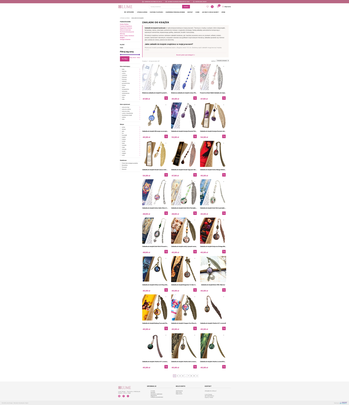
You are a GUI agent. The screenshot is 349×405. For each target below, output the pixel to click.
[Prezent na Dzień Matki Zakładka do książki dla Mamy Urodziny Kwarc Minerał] (224, 98)
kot (131, 133)
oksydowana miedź (131, 115)
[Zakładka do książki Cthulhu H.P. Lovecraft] (224, 328)
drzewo (131, 129)
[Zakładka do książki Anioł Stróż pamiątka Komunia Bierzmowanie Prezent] (224, 213)
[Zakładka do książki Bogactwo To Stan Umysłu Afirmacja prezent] (195, 290)
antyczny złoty (131, 111)
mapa (131, 147)
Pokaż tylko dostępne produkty (130, 163)
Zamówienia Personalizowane (175, 12)
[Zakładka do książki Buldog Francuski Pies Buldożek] (166, 328)
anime (131, 127)
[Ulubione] (207, 7)
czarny (131, 73)
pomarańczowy (131, 83)
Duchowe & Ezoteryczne (127, 32)
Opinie (223, 12)
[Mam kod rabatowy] (212, 6)
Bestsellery (125, 165)
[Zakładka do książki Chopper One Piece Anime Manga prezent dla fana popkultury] (195, 328)
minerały (131, 149)
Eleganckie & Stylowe (126, 28)
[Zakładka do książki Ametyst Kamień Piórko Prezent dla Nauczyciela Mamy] (195, 136)
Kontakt (190, 12)
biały (131, 69)
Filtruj (125, 59)
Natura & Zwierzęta (125, 30)
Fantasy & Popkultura (126, 26)
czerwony (131, 75)
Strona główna (142, 12)
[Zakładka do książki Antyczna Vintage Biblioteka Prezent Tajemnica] (224, 251)
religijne (131, 153)
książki (131, 137)
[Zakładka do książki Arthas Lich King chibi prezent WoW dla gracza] (166, 290)
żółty (131, 99)
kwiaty (131, 141)
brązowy (131, 71)
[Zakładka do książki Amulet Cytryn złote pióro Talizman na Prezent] (166, 175)
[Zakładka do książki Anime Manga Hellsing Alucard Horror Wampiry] (224, 175)
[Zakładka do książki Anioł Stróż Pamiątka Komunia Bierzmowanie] (195, 213)
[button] (185, 55)
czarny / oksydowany (131, 113)
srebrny (131, 117)
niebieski (131, 81)
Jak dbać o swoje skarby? (210, 12)
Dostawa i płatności (156, 12)
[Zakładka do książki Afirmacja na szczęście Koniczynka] (166, 136)
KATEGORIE (129, 12)
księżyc (131, 139)
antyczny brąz (131, 107)
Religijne (122, 37)
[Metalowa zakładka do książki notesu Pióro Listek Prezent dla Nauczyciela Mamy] (195, 98)
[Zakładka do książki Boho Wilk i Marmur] (224, 290)
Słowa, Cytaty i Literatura (127, 35)
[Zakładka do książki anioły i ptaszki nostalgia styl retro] (195, 251)
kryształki (131, 135)
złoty (131, 97)
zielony (131, 95)
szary (131, 87)
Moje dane (179, 392)
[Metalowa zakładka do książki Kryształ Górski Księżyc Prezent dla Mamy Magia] (166, 98)
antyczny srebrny (131, 109)
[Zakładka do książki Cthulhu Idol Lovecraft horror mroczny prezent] (195, 366)
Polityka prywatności (157, 397)
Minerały (122, 33)
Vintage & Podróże (125, 39)
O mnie (197, 12)
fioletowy (131, 77)
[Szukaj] (186, 6)
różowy (131, 85)
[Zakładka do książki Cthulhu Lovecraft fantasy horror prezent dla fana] (224, 366)
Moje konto (179, 393)
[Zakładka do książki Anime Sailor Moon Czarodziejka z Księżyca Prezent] (166, 213)
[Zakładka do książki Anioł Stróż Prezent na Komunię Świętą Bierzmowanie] (166, 251)
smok (131, 155)
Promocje (124, 167)
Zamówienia (179, 391)
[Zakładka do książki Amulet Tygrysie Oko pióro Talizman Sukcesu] (195, 175)
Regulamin (154, 395)
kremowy (131, 79)
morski (131, 151)
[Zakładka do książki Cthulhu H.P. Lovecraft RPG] (166, 366)
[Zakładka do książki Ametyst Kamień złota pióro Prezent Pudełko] (224, 136)
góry (131, 131)
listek (131, 143)
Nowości (124, 169)
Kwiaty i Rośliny (124, 24)
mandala (131, 145)
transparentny (131, 89)
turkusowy (131, 91)
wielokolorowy (131, 93)
